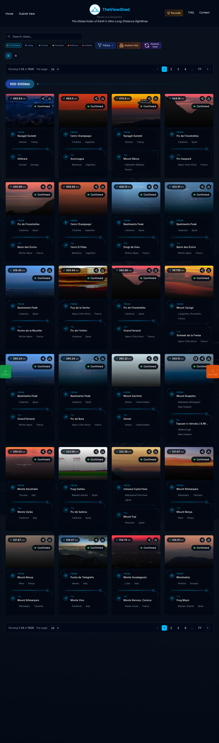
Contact (204, 12)
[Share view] (43, 98)
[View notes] (195, 358)
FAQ (191, 12)
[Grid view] (8, 56)
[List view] (15, 56)
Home (9, 13)
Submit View (27, 13)
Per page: (42, 69)
